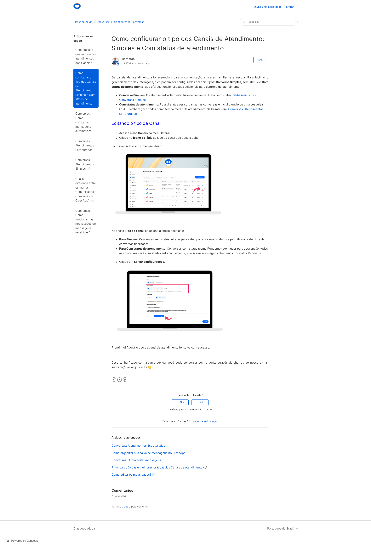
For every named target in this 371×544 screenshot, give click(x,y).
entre (127, 506)
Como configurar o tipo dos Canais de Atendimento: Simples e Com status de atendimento (85, 88)
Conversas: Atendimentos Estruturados (84, 145)
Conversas (103, 21)
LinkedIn (125, 379)
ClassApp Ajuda (82, 21)
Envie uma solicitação (203, 421)
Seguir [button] (260, 59)
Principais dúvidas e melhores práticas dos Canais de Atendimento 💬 (159, 467)
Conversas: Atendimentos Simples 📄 (84, 164)
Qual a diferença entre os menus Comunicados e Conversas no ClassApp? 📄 (85, 189)
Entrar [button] (290, 6)
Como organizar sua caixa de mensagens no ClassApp (148, 453)
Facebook (113, 379)
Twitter (119, 379)
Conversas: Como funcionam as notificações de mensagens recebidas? (85, 221)
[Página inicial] (77, 9)
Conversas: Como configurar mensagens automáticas (83, 122)
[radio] (180, 402)
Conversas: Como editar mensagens (136, 460)
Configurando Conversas (129, 21)
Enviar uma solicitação (268, 6)
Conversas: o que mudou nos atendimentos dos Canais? (86, 56)
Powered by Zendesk (24, 540)
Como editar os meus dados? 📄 (133, 474)
